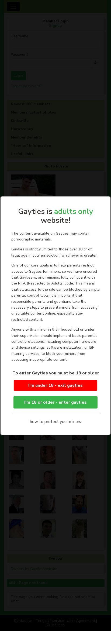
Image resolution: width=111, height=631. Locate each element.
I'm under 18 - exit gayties (55, 385)
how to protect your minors (55, 421)
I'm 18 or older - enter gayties (55, 402)
